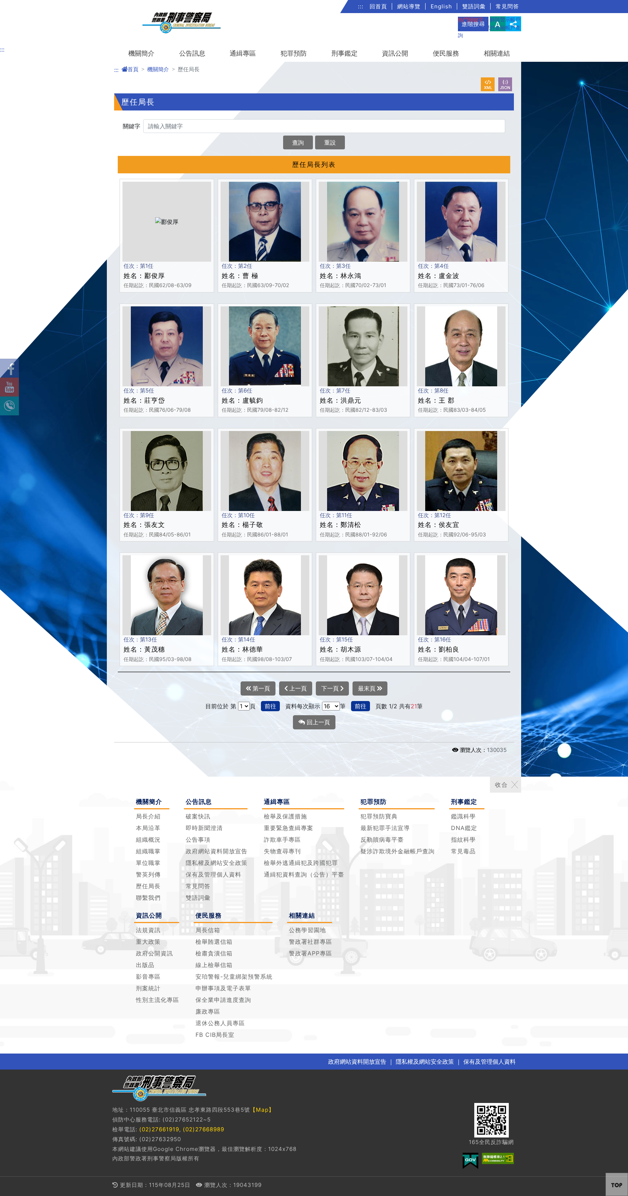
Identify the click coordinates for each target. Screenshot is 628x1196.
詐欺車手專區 (282, 839)
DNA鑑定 (464, 827)
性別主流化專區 (157, 999)
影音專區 (148, 976)
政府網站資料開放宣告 (216, 851)
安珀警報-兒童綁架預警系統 (234, 976)
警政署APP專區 (310, 953)
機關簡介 (141, 53)
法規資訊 (148, 930)
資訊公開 (395, 53)
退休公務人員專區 (220, 1023)
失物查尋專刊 (282, 851)
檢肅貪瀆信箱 (214, 953)
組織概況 (148, 839)
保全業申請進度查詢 (223, 999)
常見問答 (507, 6)
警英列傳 (148, 874)
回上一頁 (317, 722)
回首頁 (378, 6)
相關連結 (497, 53)
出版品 (145, 965)
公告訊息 (192, 53)
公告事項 (198, 839)
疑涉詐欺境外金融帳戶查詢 (398, 851)
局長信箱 (208, 930)
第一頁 (260, 688)
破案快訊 (198, 816)
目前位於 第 (220, 706)
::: (360, 6)
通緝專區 (243, 53)
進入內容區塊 (17, 4)
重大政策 (148, 941)
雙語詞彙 (474, 6)
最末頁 (367, 688)
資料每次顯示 (302, 706)
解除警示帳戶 (505, 19)
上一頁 (297, 688)
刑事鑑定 (344, 53)
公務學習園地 (307, 930)
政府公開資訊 (154, 953)
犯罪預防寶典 (379, 816)
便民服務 (446, 53)
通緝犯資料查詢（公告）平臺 (304, 874)
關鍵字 (131, 126)
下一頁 (331, 688)
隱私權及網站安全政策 (216, 862)
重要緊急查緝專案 (288, 827)
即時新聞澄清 (204, 827)
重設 (330, 142)
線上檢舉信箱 (214, 965)
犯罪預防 (294, 53)
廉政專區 (208, 1011)
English (441, 6)
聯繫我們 (148, 897)
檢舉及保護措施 (285, 816)
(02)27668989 (203, 1129)
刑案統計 (148, 988)
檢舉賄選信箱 (214, 941)
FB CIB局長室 (215, 1034)
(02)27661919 (159, 1129)
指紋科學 (463, 839)
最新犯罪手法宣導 (385, 827)
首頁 (133, 69)
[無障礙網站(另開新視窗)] (498, 1158)
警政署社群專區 (310, 941)
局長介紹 (148, 816)
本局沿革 (148, 827)
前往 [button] (270, 706)
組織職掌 (148, 851)
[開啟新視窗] (488, 84)
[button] (617, 1184)
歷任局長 (148, 886)
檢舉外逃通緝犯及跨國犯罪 (301, 862)
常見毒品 (463, 851)
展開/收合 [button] (514, 785)
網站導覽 (408, 6)
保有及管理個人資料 (213, 874)
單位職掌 (148, 862)
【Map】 (262, 1109)
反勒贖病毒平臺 (382, 839)
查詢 (298, 142)
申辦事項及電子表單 (223, 988)
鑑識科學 (463, 816)
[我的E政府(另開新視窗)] (470, 1161)
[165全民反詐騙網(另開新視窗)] (491, 1120)
